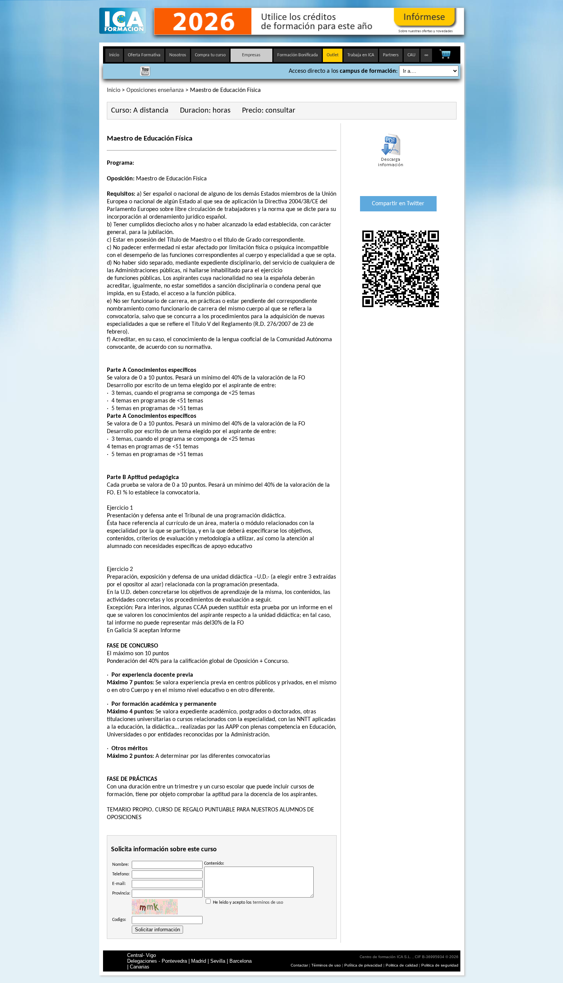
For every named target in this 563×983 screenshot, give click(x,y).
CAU (412, 55)
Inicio (114, 55)
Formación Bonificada (297, 55)
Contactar (299, 965)
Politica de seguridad (439, 965)
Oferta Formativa (144, 55)
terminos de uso (268, 902)
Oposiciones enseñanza (155, 90)
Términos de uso (326, 965)
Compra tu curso (210, 55)
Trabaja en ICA (360, 55)
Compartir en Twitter (398, 204)
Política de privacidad (363, 965)
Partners (391, 55)
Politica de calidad (402, 965)
